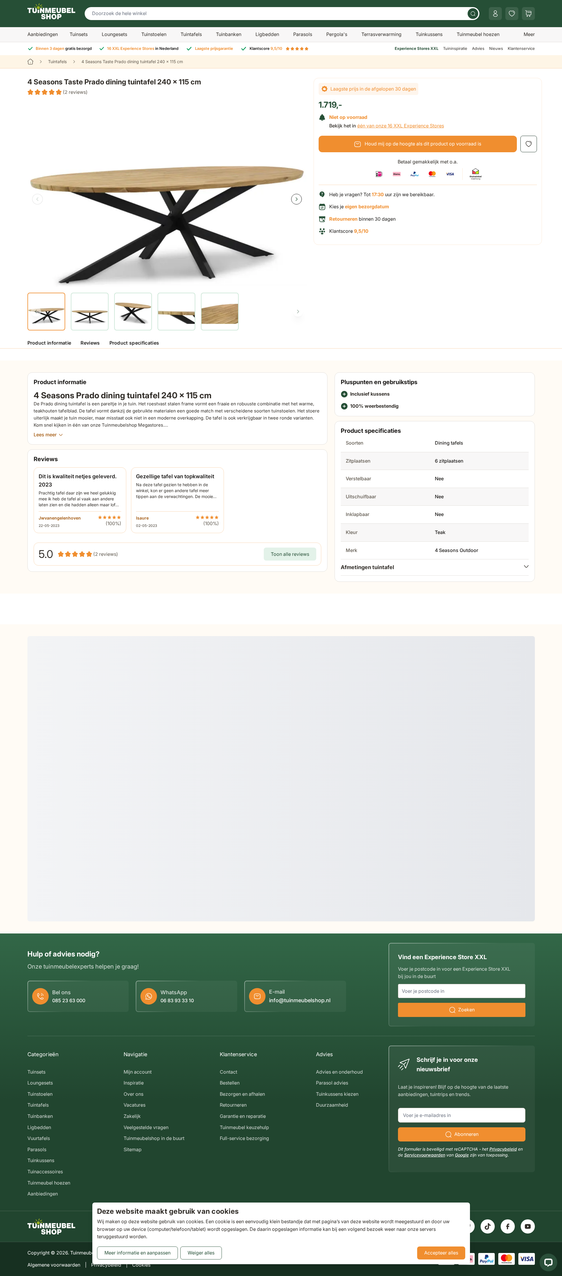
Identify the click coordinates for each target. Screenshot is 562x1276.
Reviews (90, 343)
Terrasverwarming (381, 34)
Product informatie (49, 343)
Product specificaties (134, 343)
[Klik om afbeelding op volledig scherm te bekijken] (167, 194)
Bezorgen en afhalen (242, 1094)
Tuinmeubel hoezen (478, 34)
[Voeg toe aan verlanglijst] (528, 144)
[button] (57, 92)
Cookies (141, 1265)
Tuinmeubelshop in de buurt (154, 1138)
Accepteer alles (441, 1253)
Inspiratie (134, 1083)
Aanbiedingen (42, 34)
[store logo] (51, 11)
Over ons (133, 1094)
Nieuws (496, 48)
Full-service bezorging (244, 1138)
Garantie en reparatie (243, 1116)
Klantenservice (521, 48)
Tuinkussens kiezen (337, 1094)
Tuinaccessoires (45, 1172)
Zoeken (466, 1010)
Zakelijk (132, 1116)
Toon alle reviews (290, 554)
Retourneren (233, 1105)
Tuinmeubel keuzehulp (244, 1127)
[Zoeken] (473, 13)
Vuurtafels (38, 1138)
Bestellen (230, 1083)
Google (462, 1154)
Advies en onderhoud (339, 1072)
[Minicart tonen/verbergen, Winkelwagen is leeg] (528, 13)
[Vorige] (37, 199)
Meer (529, 34)
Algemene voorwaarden (53, 1265)
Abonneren (466, 1134)
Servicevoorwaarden (424, 1154)
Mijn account (138, 1072)
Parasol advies (332, 1083)
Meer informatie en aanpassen (137, 1253)
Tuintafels (191, 34)
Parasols (302, 34)
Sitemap (133, 1149)
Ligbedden (267, 34)
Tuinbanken (228, 34)
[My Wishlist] (511, 13)
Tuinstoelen (153, 34)
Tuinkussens (429, 34)
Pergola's (336, 34)
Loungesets (114, 34)
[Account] (495, 13)
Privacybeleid (503, 1148)
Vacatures (134, 1105)
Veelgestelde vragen (146, 1127)
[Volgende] (296, 199)
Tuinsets (79, 34)
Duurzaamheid (332, 1105)
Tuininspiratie (455, 48)
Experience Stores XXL (416, 48)
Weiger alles (201, 1253)
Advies (478, 48)
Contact (228, 1072)
